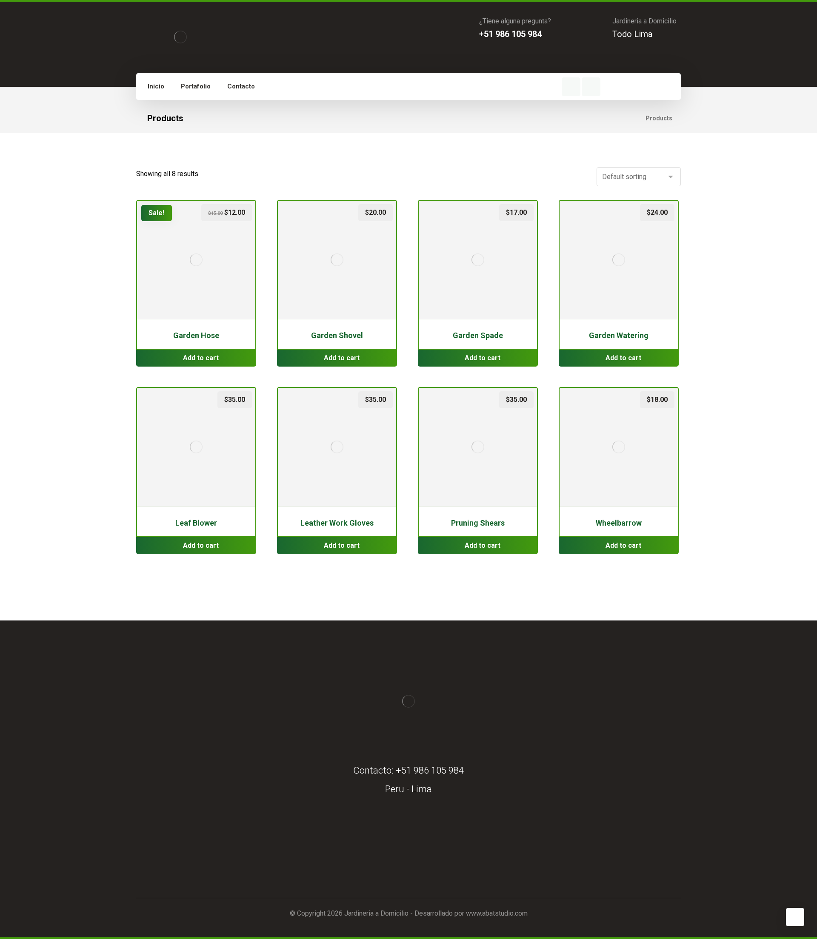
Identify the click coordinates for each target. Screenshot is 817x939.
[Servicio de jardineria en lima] (180, 36)
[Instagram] (591, 86)
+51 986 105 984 (430, 770)
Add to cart (201, 358)
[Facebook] (571, 86)
